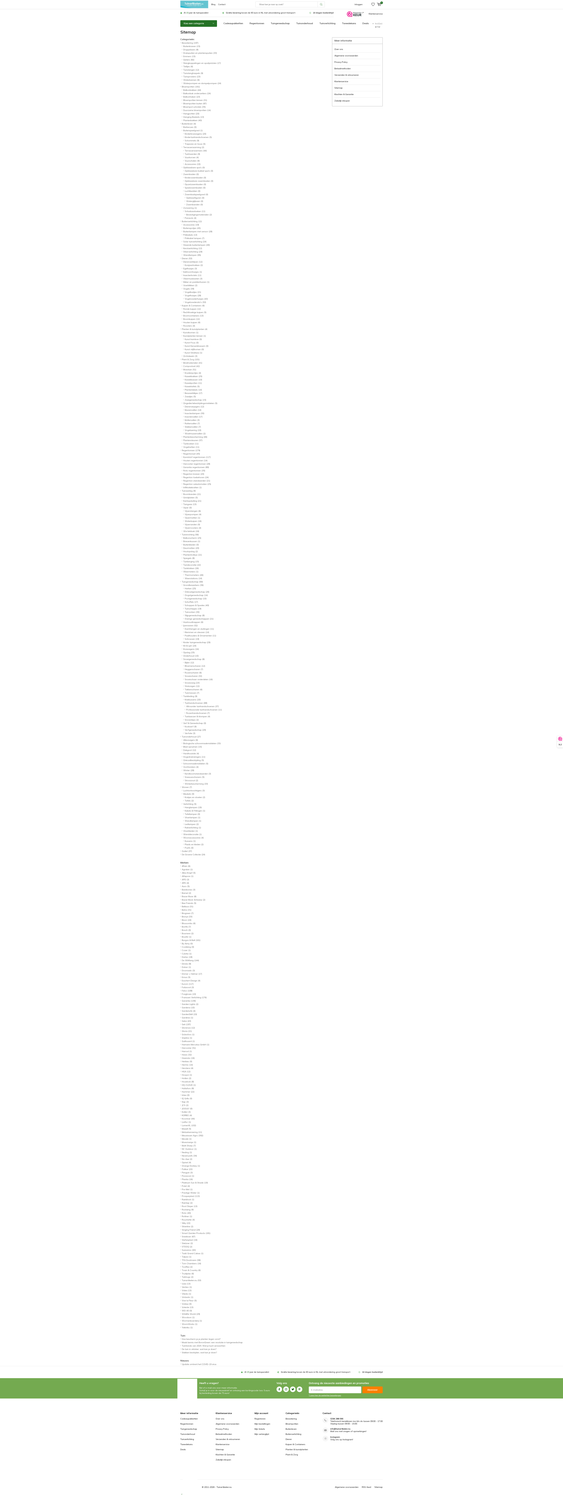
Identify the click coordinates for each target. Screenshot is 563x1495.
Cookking (188, 947)
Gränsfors (188, 1034)
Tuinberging (191, 561)
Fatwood (188, 987)
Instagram (286, 1389)
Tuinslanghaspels (193, 73)
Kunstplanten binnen (194, 336)
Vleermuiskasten (192, 278)
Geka (186, 1021)
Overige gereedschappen (199, 618)
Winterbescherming (196, 783)
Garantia (189, 1000)
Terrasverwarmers (196, 150)
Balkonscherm (192, 538)
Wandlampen (192, 255)
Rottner (187, 1216)
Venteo (187, 1287)
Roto (186, 1213)
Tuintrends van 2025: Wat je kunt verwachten (203, 1345)
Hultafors (188, 1088)
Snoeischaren (193, 676)
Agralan (187, 869)
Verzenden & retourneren (346, 75)
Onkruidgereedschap (197, 592)
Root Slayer (189, 1206)
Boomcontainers (193, 315)
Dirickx (186, 963)
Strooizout (191, 780)
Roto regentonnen (194, 470)
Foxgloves (189, 994)
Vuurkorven (192, 157)
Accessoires (192, 164)
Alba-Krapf (188, 873)
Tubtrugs (187, 1277)
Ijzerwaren (190, 625)
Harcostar (189, 1048)
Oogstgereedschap (196, 595)
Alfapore (187, 876)
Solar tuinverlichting (194, 241)
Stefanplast (189, 1240)
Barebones (188, 889)
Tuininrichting (190, 534)
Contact (221, 4)
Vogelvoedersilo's (195, 302)
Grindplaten (190, 497)
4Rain (186, 866)
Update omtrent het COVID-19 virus (199, 1364)
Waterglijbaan (194, 201)
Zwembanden (194, 204)
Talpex (186, 1256)
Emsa (186, 977)
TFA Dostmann (191, 1260)
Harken (190, 588)
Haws (187, 1054)
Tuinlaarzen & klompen (197, 716)
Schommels (192, 140)
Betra (186, 910)
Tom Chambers (191, 1263)
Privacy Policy (340, 62)
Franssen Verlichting (194, 997)
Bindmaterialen (192, 363)
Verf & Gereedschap (194, 723)
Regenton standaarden (196, 480)
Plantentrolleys (192, 554)
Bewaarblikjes (193, 393)
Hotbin (186, 1078)
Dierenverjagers (194, 406)
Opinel (186, 1162)
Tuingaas (189, 504)
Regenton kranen (193, 474)
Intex (185, 1095)
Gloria (187, 1031)
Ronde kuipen (192, 309)
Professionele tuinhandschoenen (204, 709)
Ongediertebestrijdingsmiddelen (200, 403)
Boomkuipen (191, 319)
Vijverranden (192, 524)
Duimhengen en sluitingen (199, 629)
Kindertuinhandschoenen (198, 137)
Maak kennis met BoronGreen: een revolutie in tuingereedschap (212, 1342)
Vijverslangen (193, 511)
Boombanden (192, 494)
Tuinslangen (191, 70)
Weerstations (193, 578)
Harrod (187, 1051)
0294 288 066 (336, 1419)
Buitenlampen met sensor (197, 231)
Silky (186, 1223)
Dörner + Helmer (192, 974)
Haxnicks (188, 1058)
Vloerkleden (190, 831)
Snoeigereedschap (194, 659)
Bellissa (187, 906)
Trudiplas (188, 1273)
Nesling (187, 1152)
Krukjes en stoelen (195, 797)
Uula (186, 1283)
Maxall (186, 1128)
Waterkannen (191, 80)
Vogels (188, 288)
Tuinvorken (192, 612)
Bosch (186, 930)
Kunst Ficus (192, 342)
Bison (186, 920)
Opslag (189, 652)
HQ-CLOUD (189, 1085)
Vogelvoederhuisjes (196, 299)
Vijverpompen (193, 514)
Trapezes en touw (195, 144)
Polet (186, 1186)
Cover (186, 950)
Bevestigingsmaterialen (199, 214)
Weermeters (190, 571)
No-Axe (187, 1159)
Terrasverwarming (193, 147)
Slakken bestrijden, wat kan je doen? (199, 1352)
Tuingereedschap (280, 23)
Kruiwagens (191, 649)
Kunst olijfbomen (194, 349)
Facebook (279, 1389)
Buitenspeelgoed (193, 130)
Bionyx (187, 916)
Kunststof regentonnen (197, 457)
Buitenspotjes (192, 228)
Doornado (188, 970)
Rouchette (188, 1219)
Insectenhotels (192, 275)
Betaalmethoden (342, 68)
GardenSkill (189, 1014)
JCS (185, 1105)
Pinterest (299, 1389)
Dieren (187, 258)
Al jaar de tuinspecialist (196, 12)
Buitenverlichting (192, 221)
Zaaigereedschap (195, 400)
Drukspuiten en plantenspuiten (200, 53)
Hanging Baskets (193, 117)
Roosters (189, 325)
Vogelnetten (191, 447)
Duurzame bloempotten (197, 110)
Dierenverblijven (192, 261)
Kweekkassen (193, 379)
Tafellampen (192, 814)
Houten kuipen (191, 322)
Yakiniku (187, 1327)
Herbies (187, 1061)
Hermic (187, 1064)
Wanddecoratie (192, 834)
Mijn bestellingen (262, 1424)
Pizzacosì (188, 1176)
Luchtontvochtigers (194, 790)
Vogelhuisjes (193, 295)
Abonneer (372, 1389)
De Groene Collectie (193, 854)
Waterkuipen (193, 521)
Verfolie (190, 733)
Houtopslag (190, 551)
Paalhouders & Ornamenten (200, 635)
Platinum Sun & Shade (195, 1182)
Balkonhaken (191, 96)
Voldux (186, 1304)
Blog (213, 4)
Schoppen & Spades (197, 605)
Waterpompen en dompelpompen (202, 83)
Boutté (186, 937)
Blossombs (188, 923)
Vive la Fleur (189, 1300)
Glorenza (188, 1027)
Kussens (190, 841)
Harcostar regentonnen (196, 464)
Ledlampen (192, 824)
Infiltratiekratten (192, 487)
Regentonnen (257, 23)
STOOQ (187, 1246)
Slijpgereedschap (195, 615)
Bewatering (190, 43)
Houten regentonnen (195, 460)
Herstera (187, 1068)
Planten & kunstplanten (194, 329)
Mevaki (186, 1139)
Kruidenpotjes (193, 373)
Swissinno (189, 1250)
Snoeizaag (192, 682)
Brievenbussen (191, 541)
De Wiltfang (190, 960)
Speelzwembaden (195, 187)
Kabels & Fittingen (195, 810)
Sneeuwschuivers (194, 777)
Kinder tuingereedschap (196, 642)
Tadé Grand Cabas (192, 1253)
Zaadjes (190, 396)
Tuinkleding (190, 696)
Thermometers (194, 575)
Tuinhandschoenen (196, 703)
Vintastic (187, 1297)
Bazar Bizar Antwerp (193, 899)
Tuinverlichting (327, 23)
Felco (187, 990)
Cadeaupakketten (233, 23)
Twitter (293, 1389)
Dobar (186, 967)
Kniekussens (193, 699)
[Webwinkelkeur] (355, 14)
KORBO (187, 1115)
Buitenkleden (191, 544)
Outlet (187, 851)
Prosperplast (191, 1196)
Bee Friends (189, 903)
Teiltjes (188, 66)
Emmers (189, 56)
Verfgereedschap (195, 730)
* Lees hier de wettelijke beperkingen (325, 1395)
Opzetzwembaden (195, 184)
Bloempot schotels (194, 107)
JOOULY (187, 1108)
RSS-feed (366, 1487)
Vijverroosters (193, 528)
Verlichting (189, 804)
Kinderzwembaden (195, 177)
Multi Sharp (189, 1145)
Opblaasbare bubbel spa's (199, 171)
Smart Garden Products (196, 1233)
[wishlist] (373, 4)
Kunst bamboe (193, 339)
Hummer (188, 1091)
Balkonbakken (192, 90)
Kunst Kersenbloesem (196, 346)
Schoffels (191, 602)
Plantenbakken (192, 120)
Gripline (187, 1038)
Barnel (186, 893)
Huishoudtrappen (193, 622)
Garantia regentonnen (196, 467)
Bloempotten (191, 86)
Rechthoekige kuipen (194, 312)
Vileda (186, 1293)
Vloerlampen (192, 817)
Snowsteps (192, 720)
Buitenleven (189, 123)
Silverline (187, 1226)
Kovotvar (188, 1118)
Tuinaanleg (189, 490)
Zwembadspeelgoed (196, 194)
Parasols (190, 218)
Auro (186, 886)
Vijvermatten (192, 517)
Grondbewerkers (193, 585)
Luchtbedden (192, 191)
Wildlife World (191, 1314)
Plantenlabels (193, 389)
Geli (186, 1024)
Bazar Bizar (189, 896)
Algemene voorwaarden (346, 55)
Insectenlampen (194, 413)
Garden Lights (190, 1004)
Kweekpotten (193, 383)
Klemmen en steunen (197, 632)
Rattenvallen (192, 423)
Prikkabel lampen (194, 238)
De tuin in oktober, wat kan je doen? (199, 1349)
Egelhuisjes (190, 268)
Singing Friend (191, 1230)
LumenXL (189, 1125)
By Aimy (187, 943)
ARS (185, 883)
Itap (185, 1102)
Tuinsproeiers (191, 76)
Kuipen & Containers (193, 305)
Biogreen (188, 913)
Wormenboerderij (192, 1320)
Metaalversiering (192, 1132)
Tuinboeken (191, 443)
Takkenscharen (193, 689)
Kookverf (190, 726)
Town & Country (191, 1270)
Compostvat (191, 366)
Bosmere (188, 933)
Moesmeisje (189, 1142)
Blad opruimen (192, 746)
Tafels (189, 800)
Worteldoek (191, 531)
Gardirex (187, 1017)
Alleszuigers (190, 740)
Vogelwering (193, 430)
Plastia (187, 1179)
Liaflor (186, 1122)
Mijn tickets (260, 1429)
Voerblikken (190, 285)
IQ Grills (187, 1098)
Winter (188, 770)
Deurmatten (191, 548)
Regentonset (191, 453)
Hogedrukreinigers (194, 757)
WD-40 (187, 1310)
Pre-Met (187, 1189)
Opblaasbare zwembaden (199, 181)
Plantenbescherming (195, 437)
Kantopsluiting (192, 501)
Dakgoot (189, 750)
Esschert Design (191, 980)
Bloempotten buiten (195, 103)
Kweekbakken (193, 376)
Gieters (188, 59)
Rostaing (188, 1209)
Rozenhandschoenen (198, 713)
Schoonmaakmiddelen (195, 763)
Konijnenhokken (194, 265)
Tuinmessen (192, 693)
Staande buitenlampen (196, 245)
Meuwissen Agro (192, 1135)
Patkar (187, 1169)
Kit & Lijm (189, 645)
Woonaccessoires (193, 837)
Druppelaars (190, 49)
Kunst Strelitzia (193, 352)
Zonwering (190, 208)
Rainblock (188, 1199)
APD (185, 879)
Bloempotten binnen (195, 100)
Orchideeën (190, 356)
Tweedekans (349, 23)
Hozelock (188, 1081)
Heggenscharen (194, 669)
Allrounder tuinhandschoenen (202, 706)
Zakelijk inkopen (342, 100)
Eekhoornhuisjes (192, 272)
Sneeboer (188, 1236)
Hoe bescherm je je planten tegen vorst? (201, 1339)
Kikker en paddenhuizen (196, 282)
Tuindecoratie (192, 565)
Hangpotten (191, 113)
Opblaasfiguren (195, 198)
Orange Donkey (191, 1166)
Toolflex (187, 1267)
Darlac (187, 957)
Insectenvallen (193, 416)
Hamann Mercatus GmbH (195, 1044)
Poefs (189, 847)
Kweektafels (192, 386)
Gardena (188, 1007)
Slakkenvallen (193, 427)
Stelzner (187, 1243)
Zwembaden (191, 174)
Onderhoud (191, 656)
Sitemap (338, 88)
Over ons (338, 49)
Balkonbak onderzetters (197, 93)
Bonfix (186, 926)
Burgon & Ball (191, 940)
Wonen (187, 787)
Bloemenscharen (195, 666)
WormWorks (189, 1324)
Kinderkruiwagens (195, 134)
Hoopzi (187, 1075)
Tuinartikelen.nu (191, 1280)
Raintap (187, 1203)
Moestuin (189, 369)
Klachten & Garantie (344, 94)
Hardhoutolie (191, 753)
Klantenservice (376, 13)
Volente (187, 1307)
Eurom (188, 984)
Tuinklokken (191, 568)
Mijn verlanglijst (262, 1434)
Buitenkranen (191, 46)
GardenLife (188, 1011)
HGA (186, 1071)
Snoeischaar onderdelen (199, 679)
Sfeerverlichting (192, 251)
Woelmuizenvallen (195, 433)
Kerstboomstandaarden (198, 773)
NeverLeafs (189, 1155)
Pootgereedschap (195, 598)
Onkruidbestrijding (193, 760)
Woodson (188, 1317)
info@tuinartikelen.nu (340, 1429)
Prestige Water (191, 1192)
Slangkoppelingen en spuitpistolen (202, 63)
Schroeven (192, 639)
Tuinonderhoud (304, 23)
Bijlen (189, 662)
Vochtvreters (191, 767)
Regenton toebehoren (196, 477)
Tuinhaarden (192, 154)
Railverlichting (193, 827)
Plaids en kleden (194, 844)
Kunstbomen (190, 332)
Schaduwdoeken (195, 211)
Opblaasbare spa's (194, 167)
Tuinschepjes (193, 608)
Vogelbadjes (193, 292)
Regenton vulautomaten (197, 484)
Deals (365, 23)
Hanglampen (193, 807)
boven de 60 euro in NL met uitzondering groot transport (260, 12)
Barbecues (189, 127)
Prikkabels (190, 235)
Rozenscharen (193, 672)
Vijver (187, 507)
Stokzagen (192, 686)
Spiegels (189, 558)
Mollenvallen (192, 420)
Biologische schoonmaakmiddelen (202, 743)
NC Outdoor (189, 1149)
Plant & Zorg (191, 359)
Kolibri (186, 1112)
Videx (186, 1290)
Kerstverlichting (192, 248)
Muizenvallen (193, 410)
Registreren (260, 1418)
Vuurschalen (192, 160)
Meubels (188, 794)
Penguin (187, 1172)
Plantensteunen (192, 440)
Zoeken (321, 4)
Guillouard (188, 1041)
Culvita (186, 953)
